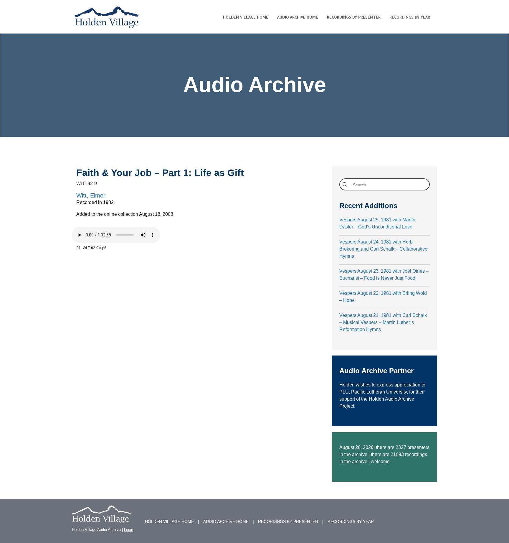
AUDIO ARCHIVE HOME (226, 521)
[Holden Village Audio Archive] (101, 519)
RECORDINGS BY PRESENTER (288, 521)
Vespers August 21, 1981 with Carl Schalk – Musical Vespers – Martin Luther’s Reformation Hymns (383, 322)
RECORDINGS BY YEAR (351, 521)
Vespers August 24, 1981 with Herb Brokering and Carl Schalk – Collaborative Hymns (383, 249)
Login (128, 529)
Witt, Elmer (90, 195)
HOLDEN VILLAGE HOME (169, 521)
